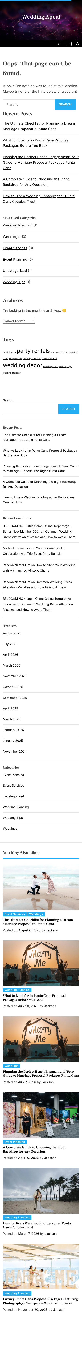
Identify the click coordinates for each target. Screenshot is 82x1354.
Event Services (15, 248)
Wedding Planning (17, 225)
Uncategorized (15, 271)
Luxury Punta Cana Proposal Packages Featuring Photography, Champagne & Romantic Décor (40, 1301)
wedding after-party (33, 358)
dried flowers (9, 352)
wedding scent (50, 366)
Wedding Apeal (41, 17)
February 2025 (13, 730)
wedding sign (65, 366)
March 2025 (11, 719)
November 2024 (15, 751)
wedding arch (50, 358)
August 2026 (12, 633)
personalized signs (60, 352)
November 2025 (15, 676)
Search (8, 400)
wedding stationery (12, 373)
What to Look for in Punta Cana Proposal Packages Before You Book (34, 997)
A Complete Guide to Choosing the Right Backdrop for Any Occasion (34, 1149)
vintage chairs (15, 358)
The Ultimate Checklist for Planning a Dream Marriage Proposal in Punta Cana (38, 922)
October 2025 (13, 687)
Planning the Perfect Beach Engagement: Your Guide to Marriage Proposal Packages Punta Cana (41, 162)
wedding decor (22, 365)
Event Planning (15, 259)
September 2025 (15, 698)
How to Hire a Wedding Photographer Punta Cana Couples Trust (37, 1225)
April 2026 (10, 654)
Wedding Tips (14, 282)
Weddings (11, 237)
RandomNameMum (16, 565)
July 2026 (10, 644)
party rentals (33, 350)
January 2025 (13, 740)
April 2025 (10, 708)
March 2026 (11, 665)
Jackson (52, 930)
